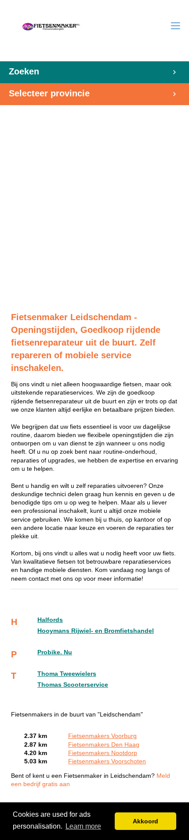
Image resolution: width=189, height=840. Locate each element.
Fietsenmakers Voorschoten (107, 761)
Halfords (50, 620)
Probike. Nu (54, 652)
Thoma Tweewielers (66, 674)
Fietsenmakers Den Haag (103, 744)
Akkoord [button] (145, 821)
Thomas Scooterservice (72, 684)
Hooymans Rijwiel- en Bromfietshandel (95, 631)
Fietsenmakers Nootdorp (102, 753)
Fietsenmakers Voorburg (102, 736)
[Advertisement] (94, 199)
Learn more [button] (83, 826)
